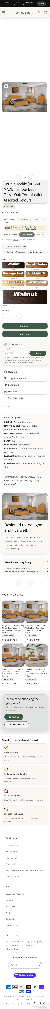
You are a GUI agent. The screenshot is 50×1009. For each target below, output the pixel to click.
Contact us (14, 717)
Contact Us (10, 919)
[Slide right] (31, 177)
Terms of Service (13, 864)
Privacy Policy (12, 845)
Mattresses (10, 906)
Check (38, 353)
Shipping (15, 239)
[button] (3, 13)
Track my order (12, 876)
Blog (8, 913)
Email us (40, 234)
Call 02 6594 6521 (27, 234)
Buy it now (25, 334)
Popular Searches (12, 1004)
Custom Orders (12, 925)
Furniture (10, 900)
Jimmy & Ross (15, 997)
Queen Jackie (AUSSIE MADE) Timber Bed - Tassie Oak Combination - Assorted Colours (13, 672)
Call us (41, 3)
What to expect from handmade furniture (24, 870)
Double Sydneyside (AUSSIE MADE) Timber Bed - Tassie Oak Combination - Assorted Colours (36, 672)
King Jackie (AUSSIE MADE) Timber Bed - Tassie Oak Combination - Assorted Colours (35, 629)
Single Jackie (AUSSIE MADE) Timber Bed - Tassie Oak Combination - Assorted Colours (13, 629)
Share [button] (7, 406)
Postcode (7, 349)
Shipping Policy (12, 858)
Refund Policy (12, 851)
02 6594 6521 (28, 999)
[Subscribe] (39, 965)
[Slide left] (19, 177)
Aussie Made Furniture (16, 894)
